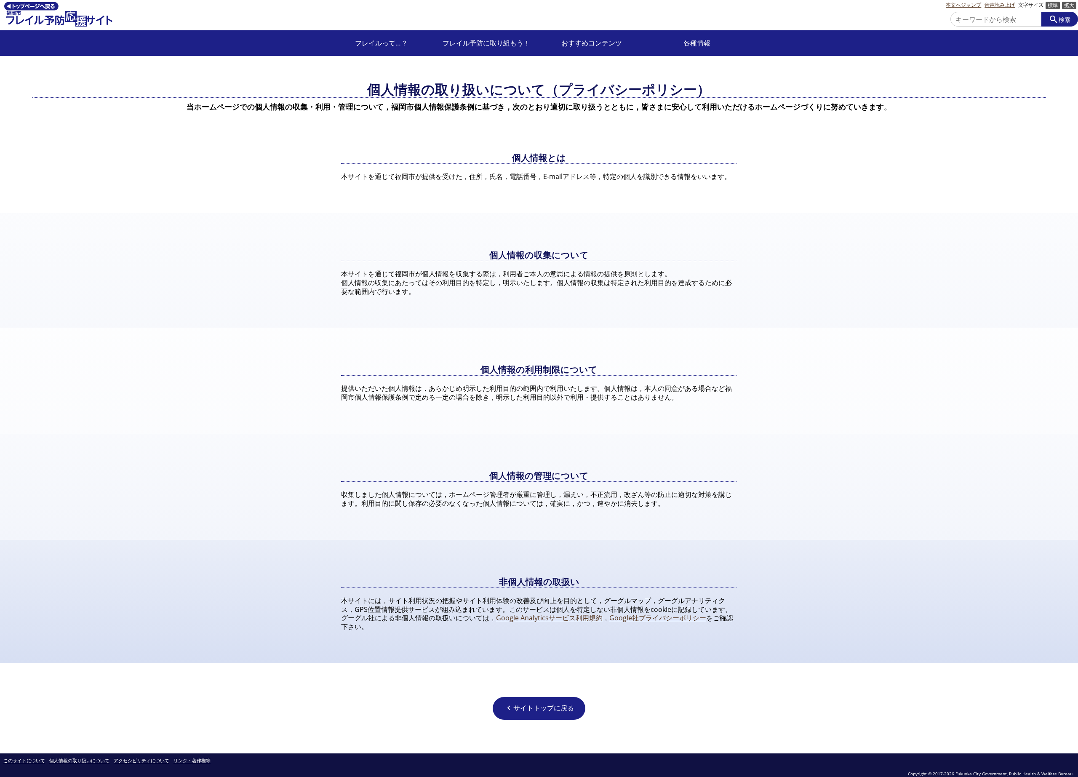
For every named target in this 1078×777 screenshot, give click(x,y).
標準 (1053, 5)
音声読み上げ (1000, 5)
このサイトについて (24, 761)
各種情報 (696, 43)
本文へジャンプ (963, 5)
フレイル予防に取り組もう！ (486, 43)
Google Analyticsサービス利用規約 (549, 617)
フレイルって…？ (381, 43)
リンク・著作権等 (192, 761)
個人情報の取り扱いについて (79, 761)
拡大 (1069, 5)
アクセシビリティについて (141, 761)
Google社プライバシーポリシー (657, 617)
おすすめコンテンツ (591, 43)
